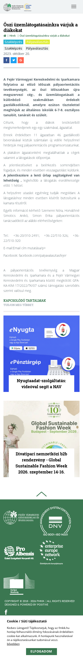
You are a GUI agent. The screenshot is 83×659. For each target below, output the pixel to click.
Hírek (12, 35)
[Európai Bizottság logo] (19, 583)
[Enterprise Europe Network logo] (51, 552)
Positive (42, 604)
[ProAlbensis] (19, 552)
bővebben (13, 644)
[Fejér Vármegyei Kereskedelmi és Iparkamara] (17, 7)
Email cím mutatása (27, 248)
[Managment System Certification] (55, 521)
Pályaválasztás (38, 42)
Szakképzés (13, 42)
